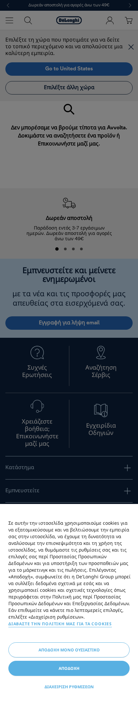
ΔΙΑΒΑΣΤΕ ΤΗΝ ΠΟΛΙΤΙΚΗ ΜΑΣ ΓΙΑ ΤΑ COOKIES (60, 624)
